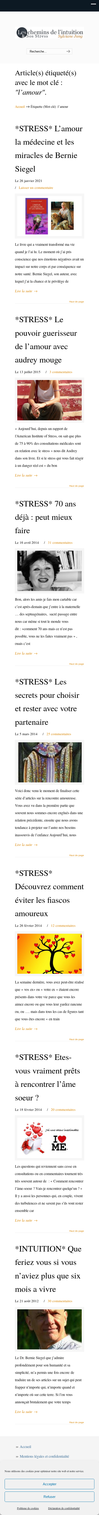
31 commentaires (60, 542)
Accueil (20, 106)
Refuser (49, 1497)
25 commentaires (59, 733)
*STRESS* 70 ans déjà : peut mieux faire (45, 517)
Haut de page (76, 302)
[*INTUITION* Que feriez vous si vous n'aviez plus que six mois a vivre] (49, 1329)
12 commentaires (63, 925)
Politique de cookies (28, 1508)
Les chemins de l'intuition (49, 30)
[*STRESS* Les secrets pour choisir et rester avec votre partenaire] (49, 762)
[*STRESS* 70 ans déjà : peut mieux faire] (49, 571)
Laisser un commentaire (36, 187)
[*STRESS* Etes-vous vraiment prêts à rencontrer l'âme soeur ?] (49, 1138)
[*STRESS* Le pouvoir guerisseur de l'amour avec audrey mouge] (49, 400)
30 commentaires (60, 1301)
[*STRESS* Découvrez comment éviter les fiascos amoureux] (49, 954)
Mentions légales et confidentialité (44, 1456)
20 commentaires (63, 1109)
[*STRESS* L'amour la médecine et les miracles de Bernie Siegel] (49, 216)
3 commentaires (61, 371)
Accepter (49, 1484)
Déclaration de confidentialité (64, 1508)
